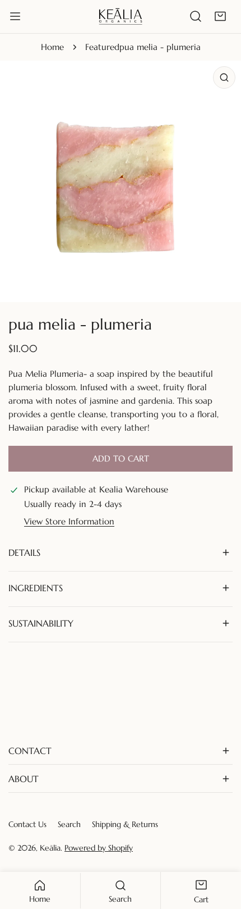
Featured (102, 47)
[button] (220, 16)
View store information (69, 521)
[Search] (195, 16)
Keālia (50, 848)
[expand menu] (15, 16)
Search (69, 824)
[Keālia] (120, 16)
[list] (120, 181)
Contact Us (27, 824)
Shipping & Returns (125, 824)
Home (52, 47)
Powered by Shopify (98, 848)
